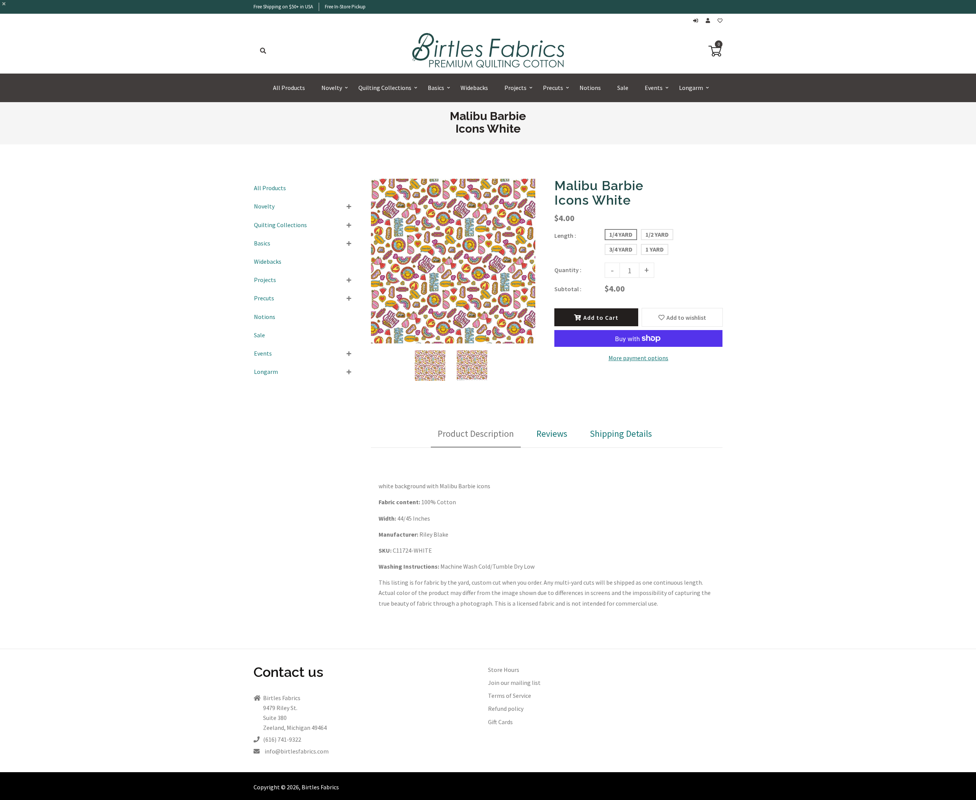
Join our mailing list (514, 682)
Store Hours (503, 669)
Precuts (264, 298)
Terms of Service (509, 695)
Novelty (264, 206)
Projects (265, 280)
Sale (259, 335)
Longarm (266, 371)
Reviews (551, 433)
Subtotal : (567, 289)
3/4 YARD (620, 249)
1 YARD (654, 249)
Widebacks (267, 261)
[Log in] (697, 21)
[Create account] (710, 21)
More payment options (638, 358)
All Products (270, 188)
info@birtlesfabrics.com (297, 751)
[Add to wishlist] (720, 21)
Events (263, 353)
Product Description (476, 433)
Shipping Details (621, 433)
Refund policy (505, 708)
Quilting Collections (280, 225)
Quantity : (567, 270)
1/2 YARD (657, 234)
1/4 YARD (620, 234)
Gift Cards (500, 722)
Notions (264, 317)
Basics (262, 243)
